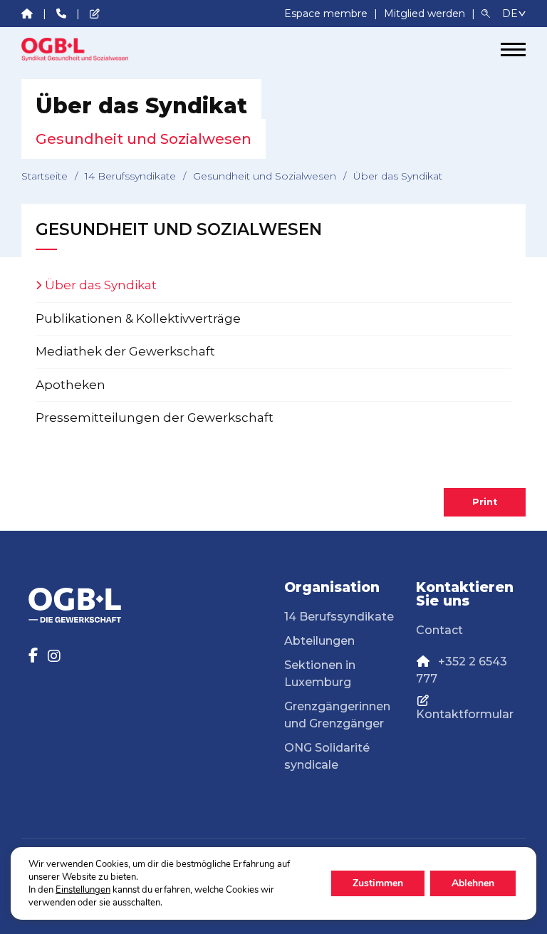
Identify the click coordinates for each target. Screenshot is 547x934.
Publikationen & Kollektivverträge (138, 318)
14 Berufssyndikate (130, 176)
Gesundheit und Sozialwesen (264, 176)
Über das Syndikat (101, 285)
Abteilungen (319, 641)
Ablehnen (473, 883)
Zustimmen (378, 883)
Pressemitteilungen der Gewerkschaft (155, 417)
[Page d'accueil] (74, 49)
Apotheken (70, 385)
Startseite (44, 176)
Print (484, 502)
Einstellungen (83, 889)
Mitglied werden (426, 13)
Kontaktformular (465, 714)
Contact (439, 630)
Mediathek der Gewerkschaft (125, 351)
